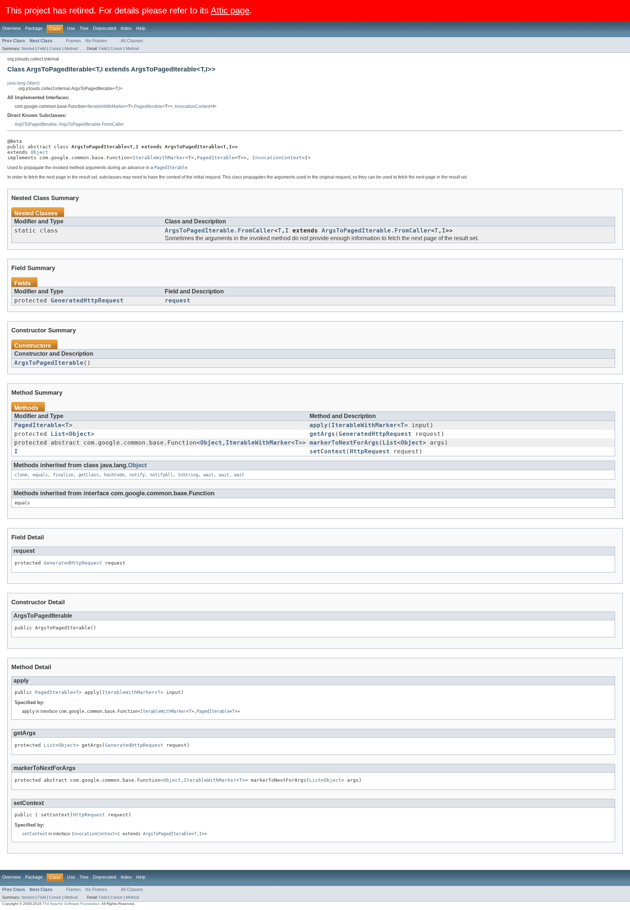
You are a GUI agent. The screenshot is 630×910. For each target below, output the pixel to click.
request (177, 300)
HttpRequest (370, 451)
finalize (63, 474)
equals (40, 474)
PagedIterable (148, 106)
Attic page (230, 10)
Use (71, 28)
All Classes (132, 40)
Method (71, 48)
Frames (73, 40)
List (58, 434)
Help (140, 28)
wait (208, 474)
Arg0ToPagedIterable (36, 124)
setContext (328, 451)
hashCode (114, 474)
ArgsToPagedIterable (48, 363)
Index (126, 28)
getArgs (322, 434)
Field (42, 48)
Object (39, 152)
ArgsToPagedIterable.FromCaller (91, 124)
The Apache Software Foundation (71, 904)
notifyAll (161, 474)
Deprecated (104, 28)
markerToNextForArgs (344, 443)
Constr (55, 48)
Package (34, 28)
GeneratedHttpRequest (87, 300)
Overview (11, 28)
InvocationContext (192, 106)
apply (319, 425)
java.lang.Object (23, 83)
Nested (28, 48)
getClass (88, 474)
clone (21, 474)
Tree (84, 28)
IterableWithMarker (106, 106)
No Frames (96, 40)
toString (188, 474)
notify (137, 474)
